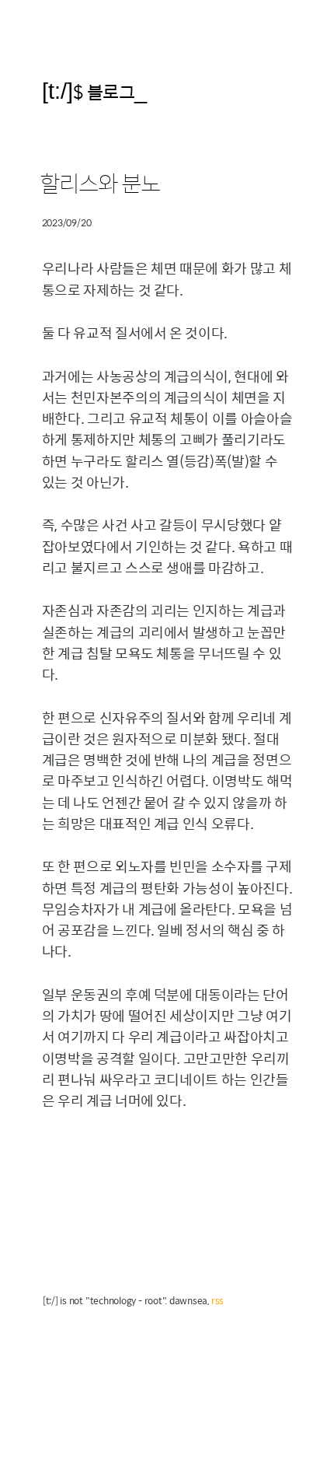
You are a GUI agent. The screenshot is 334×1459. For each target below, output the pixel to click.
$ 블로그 (104, 91)
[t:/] (57, 90)
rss (217, 1300)
